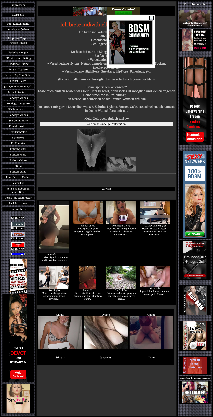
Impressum (18, 5)
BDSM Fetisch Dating (18, 58)
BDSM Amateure (18, 109)
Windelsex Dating (18, 63)
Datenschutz (18, 209)
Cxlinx (151, 357)
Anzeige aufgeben (18, 29)
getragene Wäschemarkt (18, 86)
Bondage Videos (18, 97)
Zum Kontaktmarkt (18, 23)
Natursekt (18, 137)
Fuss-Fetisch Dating (18, 177)
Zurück (106, 188)
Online (60, 314)
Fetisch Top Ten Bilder (18, 75)
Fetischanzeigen (18, 52)
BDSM (18, 166)
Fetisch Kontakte (18, 92)
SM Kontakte (18, 143)
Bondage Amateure (18, 103)
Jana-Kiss (105, 357)
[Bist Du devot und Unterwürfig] (18, 338)
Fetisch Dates (18, 80)
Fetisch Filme (18, 154)
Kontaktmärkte (18, 126)
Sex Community (18, 120)
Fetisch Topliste (18, 69)
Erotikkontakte (18, 132)
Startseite (18, 14)
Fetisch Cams (18, 171)
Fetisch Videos (18, 42)
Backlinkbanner (18, 203)
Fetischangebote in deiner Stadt (18, 190)
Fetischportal (18, 149)
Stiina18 (60, 357)
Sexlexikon (18, 183)
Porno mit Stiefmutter (18, 197)
